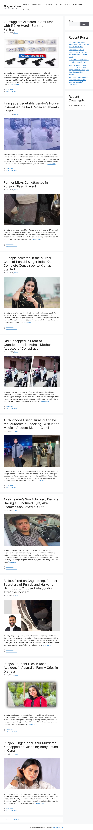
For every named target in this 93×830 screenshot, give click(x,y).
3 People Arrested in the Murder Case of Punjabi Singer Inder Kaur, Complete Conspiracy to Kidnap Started (29, 263)
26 (12, 819)
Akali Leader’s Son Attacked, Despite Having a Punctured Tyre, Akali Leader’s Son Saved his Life (31, 503)
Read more (15, 85)
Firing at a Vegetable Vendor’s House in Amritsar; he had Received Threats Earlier (31, 107)
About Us (26, 4)
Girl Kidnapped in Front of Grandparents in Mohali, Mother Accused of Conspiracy (27, 344)
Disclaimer (48, 4)
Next (16, 819)
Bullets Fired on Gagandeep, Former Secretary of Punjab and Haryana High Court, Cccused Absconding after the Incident (30, 586)
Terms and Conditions (62, 4)
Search (71, 21)
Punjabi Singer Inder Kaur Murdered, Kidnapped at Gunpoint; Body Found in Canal (31, 746)
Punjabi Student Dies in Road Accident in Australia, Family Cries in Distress (31, 667)
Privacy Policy (36, 4)
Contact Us (26, 10)
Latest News (9, 89)
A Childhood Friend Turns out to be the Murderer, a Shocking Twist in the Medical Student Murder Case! (31, 424)
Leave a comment (11, 91)
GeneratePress (58, 827)
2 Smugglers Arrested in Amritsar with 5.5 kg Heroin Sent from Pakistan (28, 25)
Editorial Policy (78, 4)
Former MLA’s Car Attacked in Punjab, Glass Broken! (26, 184)
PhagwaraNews (12, 6)
